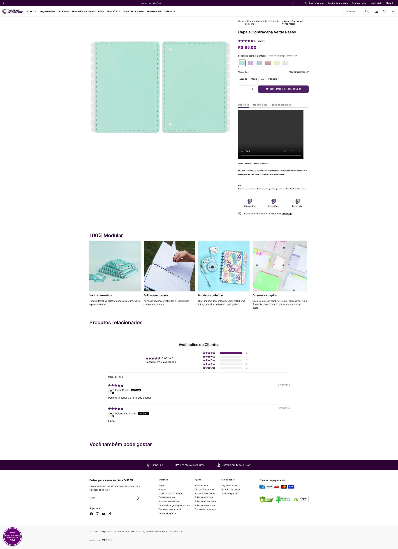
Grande (243, 79)
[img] (115, 385)
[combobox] (356, 11)
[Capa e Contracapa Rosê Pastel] (268, 63)
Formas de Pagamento (205, 509)
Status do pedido (229, 493)
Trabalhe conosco (167, 497)
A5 (262, 79)
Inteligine (272, 79)
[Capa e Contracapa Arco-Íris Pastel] (285, 63)
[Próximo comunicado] (293, 3)
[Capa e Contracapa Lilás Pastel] (251, 63)
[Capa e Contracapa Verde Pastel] (242, 63)
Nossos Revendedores (169, 501)
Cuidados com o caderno (170, 493)
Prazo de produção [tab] (281, 104)
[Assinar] (137, 498)
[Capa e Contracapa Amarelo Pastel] (277, 63)
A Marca (162, 489)
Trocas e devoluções (205, 493)
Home (241, 21)
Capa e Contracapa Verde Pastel (292, 22)
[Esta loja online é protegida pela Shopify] (301, 501)
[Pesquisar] (366, 11)
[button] (63, 11)
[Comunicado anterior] (3, 3)
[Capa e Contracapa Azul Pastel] (259, 63)
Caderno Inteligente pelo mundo (174, 505)
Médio (254, 79)
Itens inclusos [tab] (259, 104)
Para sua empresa (167, 513)
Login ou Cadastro (230, 485)
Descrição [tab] (243, 104)
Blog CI (161, 485)
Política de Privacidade (205, 501)
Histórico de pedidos (231, 489)
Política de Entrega (204, 497)
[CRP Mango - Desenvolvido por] (107, 540)
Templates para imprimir (169, 509)
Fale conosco (201, 485)
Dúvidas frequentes (204, 489)
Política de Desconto (205, 505)
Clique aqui (287, 213)
